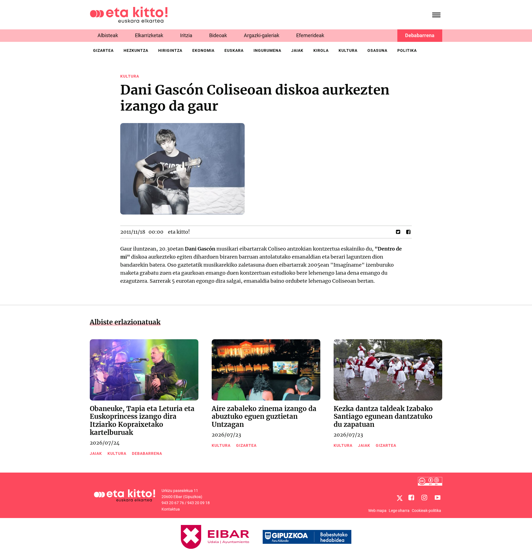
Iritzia (186, 35)
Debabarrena (419, 35)
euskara (234, 50)
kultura (348, 50)
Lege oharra (399, 510)
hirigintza (170, 50)
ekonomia (203, 50)
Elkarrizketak (149, 35)
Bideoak (218, 35)
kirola (321, 50)
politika (407, 50)
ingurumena (267, 50)
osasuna (377, 50)
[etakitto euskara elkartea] (129, 14)
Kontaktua (171, 509)
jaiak (297, 50)
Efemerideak (310, 35)
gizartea (103, 50)
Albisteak (108, 35)
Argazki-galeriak (261, 35)
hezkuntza (136, 50)
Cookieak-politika (426, 510)
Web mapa (377, 510)
